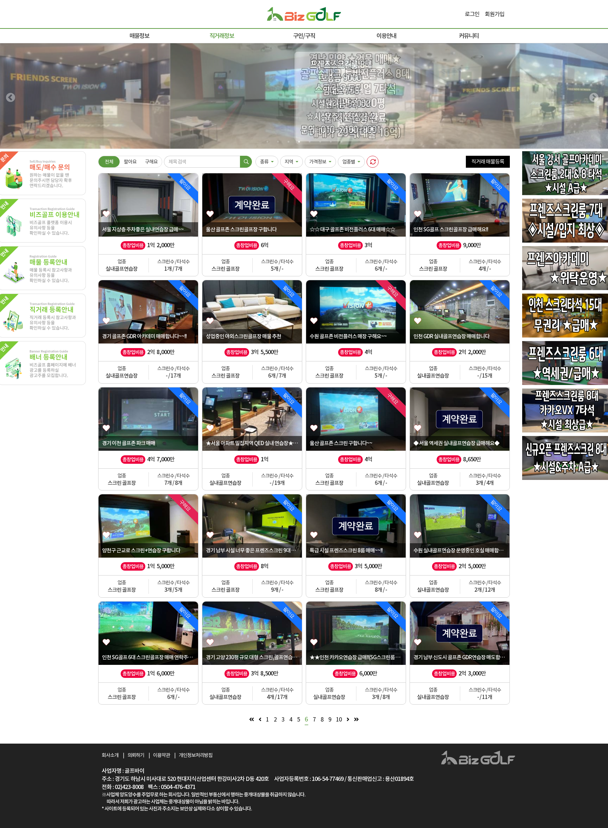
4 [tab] (298, 141)
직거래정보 (221, 36)
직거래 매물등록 (487, 161)
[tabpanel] (304, 96)
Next (592, 96)
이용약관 (161, 755)
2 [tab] (277, 141)
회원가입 (495, 14)
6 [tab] (319, 141)
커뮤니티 (469, 36)
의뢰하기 (135, 755)
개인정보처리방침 (196, 755)
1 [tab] (267, 141)
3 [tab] (288, 141)
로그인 (471, 14)
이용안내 (386, 36)
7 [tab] (330, 141)
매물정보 (139, 36)
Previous (8, 96)
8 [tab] (340, 141)
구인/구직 (304, 36)
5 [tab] (309, 141)
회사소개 (110, 755)
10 (339, 719)
